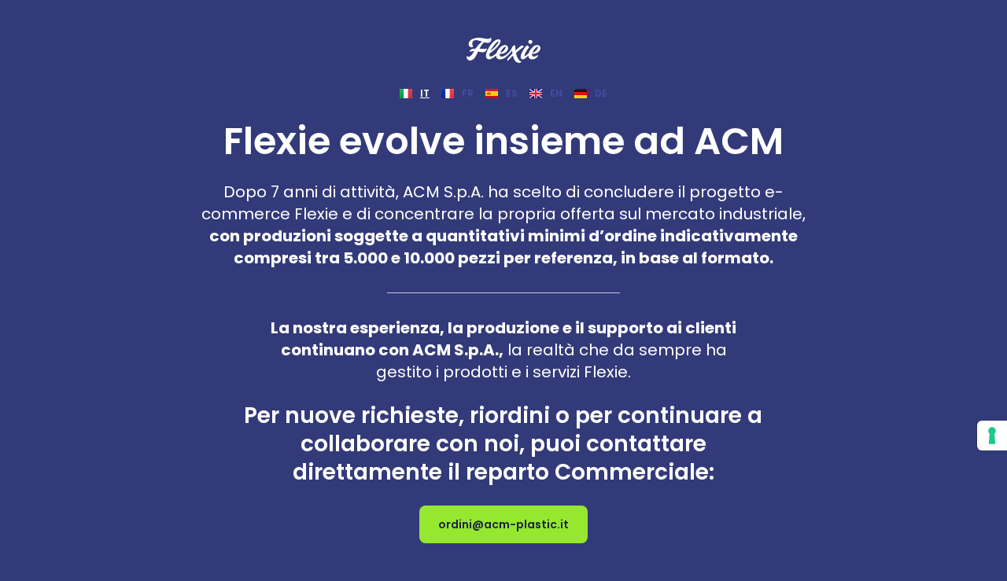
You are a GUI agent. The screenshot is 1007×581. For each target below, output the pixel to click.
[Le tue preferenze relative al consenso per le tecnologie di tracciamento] (992, 435)
